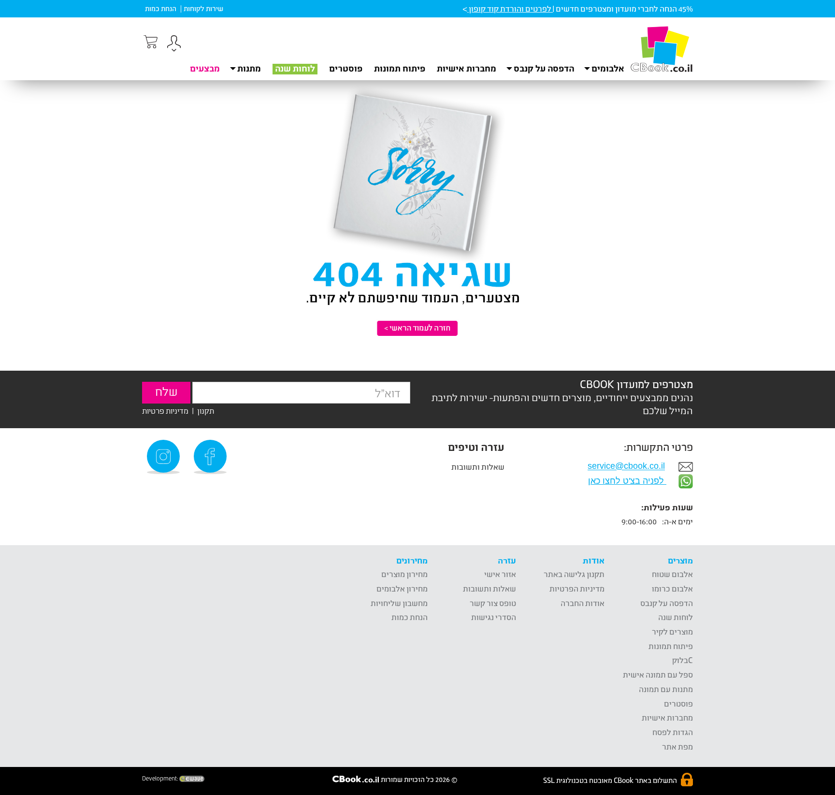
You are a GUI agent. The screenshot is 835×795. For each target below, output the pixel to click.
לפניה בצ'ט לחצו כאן (627, 481)
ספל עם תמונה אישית (658, 674)
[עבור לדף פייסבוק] (212, 457)
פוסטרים (345, 68)
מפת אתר (677, 746)
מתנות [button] (249, 68)
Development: (160, 778)
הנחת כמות (160, 8)
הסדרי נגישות (493, 617)
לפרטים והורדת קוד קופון (510, 8)
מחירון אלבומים (402, 588)
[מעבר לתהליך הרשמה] (150, 42)
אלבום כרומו (672, 588)
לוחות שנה (295, 68)
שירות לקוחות (203, 8)
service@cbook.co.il (626, 466)
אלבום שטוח (672, 574)
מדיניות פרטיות (165, 410)
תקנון (205, 410)
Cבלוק (682, 660)
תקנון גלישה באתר (574, 574)
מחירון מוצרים (404, 574)
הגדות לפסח (672, 732)
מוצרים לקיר (672, 631)
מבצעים (205, 68)
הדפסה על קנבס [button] (544, 68)
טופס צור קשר (493, 603)
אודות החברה (583, 603)
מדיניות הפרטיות (577, 588)
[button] (174, 44)
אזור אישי (500, 574)
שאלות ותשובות (477, 467)
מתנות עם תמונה (666, 689)
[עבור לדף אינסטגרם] (165, 457)
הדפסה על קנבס (666, 603)
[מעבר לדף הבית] (661, 48)
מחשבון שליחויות (399, 603)
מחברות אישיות (466, 68)
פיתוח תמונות (399, 68)
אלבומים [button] (607, 68)
